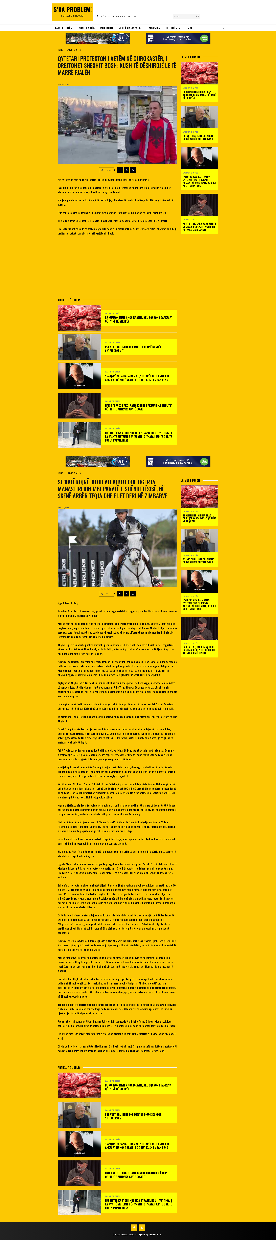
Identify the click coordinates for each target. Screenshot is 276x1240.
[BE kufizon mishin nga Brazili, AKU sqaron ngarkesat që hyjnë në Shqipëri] (79, 318)
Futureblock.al (156, 1234)
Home (60, 49)
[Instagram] (142, 1227)
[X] (126, 170)
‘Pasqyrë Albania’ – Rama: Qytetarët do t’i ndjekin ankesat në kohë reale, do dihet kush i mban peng (137, 378)
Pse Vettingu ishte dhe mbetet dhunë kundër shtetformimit (133, 349)
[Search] (197, 16)
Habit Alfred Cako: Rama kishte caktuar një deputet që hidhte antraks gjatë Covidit (138, 407)
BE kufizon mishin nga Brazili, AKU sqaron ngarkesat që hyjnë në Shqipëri (138, 319)
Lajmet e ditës (74, 49)
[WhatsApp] (133, 170)
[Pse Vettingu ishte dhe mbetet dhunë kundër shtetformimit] (79, 347)
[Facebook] (120, 170)
